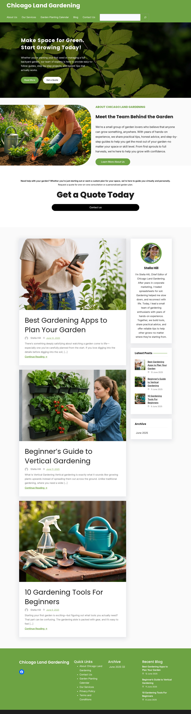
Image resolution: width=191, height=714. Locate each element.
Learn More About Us (113, 161)
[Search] (145, 17)
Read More (29, 80)
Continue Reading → (36, 356)
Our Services (87, 687)
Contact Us (86, 674)
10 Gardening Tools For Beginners (64, 597)
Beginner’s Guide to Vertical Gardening (58, 456)
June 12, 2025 (53, 338)
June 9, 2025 (52, 609)
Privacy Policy (87, 691)
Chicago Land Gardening (43, 5)
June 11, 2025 (53, 469)
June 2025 (142, 432)
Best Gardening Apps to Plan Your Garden (66, 325)
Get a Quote (52, 80)
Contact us (95, 207)
